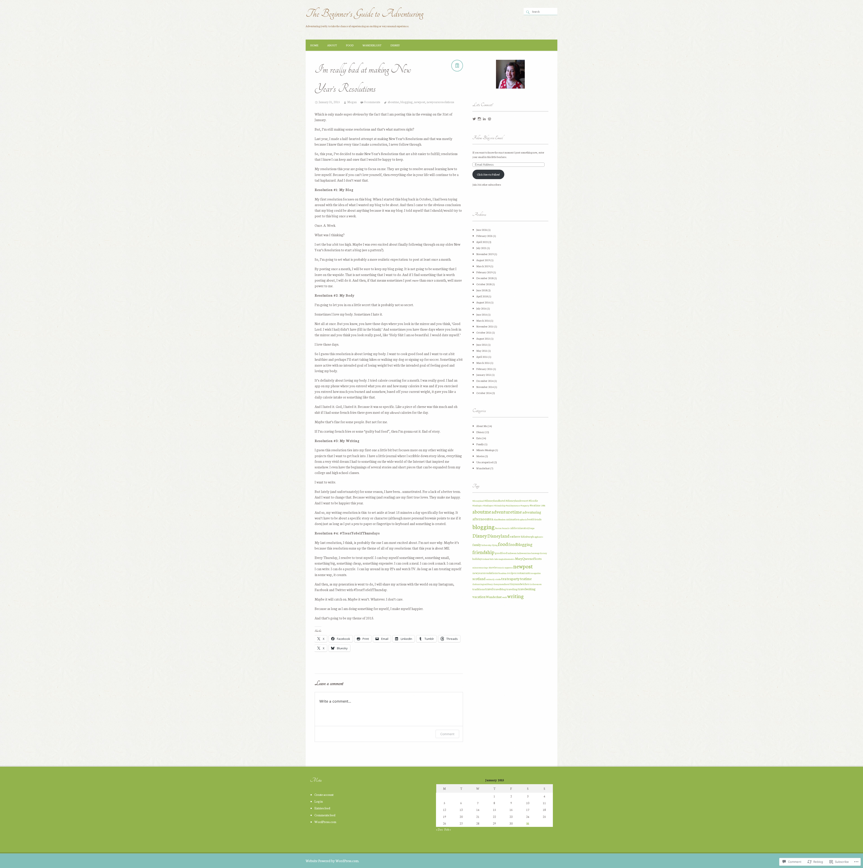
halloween (512, 553)
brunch (505, 528)
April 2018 (482, 296)
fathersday (486, 545)
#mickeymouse (513, 505)
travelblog (500, 589)
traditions (478, 589)
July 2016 (481, 308)
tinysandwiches (519, 584)
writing (515, 595)
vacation (478, 596)
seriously (490, 579)
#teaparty (524, 505)
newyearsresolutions (440, 102)
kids (492, 559)
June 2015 (481, 344)
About (332, 45)
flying (495, 545)
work (504, 597)
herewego (535, 553)
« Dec (439, 829)
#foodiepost (488, 505)
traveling (512, 589)
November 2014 (485, 387)
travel (489, 589)
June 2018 (481, 290)
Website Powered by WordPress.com (332, 860)
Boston (498, 528)
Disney (395, 45)
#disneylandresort (517, 500)
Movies (480, 456)
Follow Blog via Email (487, 137)
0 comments (372, 102)
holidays (477, 559)
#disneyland (478, 500)
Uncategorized (484, 462)
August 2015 (483, 338)
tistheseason (535, 584)
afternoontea (482, 518)
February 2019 (484, 272)
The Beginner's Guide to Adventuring (364, 13)
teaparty (513, 578)
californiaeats (518, 528)
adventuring (531, 512)
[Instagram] (479, 119)
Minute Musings (485, 450)
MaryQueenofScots (528, 558)
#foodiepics (477, 505)
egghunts (538, 536)
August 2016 (483, 302)
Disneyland (498, 536)
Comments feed (324, 815)
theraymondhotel (501, 584)
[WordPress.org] (489, 119)
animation (512, 519)
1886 (543, 505)
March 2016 (483, 320)
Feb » (447, 829)
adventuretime (507, 511)
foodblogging (520, 544)
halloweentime (524, 553)
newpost (419, 102)
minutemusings (480, 567)
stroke (498, 579)
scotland (478, 578)
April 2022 (482, 242)
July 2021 (481, 248)
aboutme (393, 102)
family (476, 544)
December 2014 (484, 381)
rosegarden (536, 573)
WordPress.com (325, 821)
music (501, 567)
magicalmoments (506, 559)
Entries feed (322, 808)
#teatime (535, 505)
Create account (324, 794)
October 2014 (483, 393)
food (503, 543)
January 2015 (483, 374)
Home (314, 45)
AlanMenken (500, 519)
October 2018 (483, 284)
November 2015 (485, 326)
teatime (526, 578)
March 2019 (483, 266)
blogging (406, 102)
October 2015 (483, 332)
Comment (447, 734)
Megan (352, 102)
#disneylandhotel (494, 500)
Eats (478, 438)
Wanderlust (372, 45)
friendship (483, 551)
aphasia (523, 519)
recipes (511, 573)
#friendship (499, 505)
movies (493, 567)
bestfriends (534, 519)
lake (496, 559)
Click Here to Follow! (488, 174)
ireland (486, 559)
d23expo (530, 528)
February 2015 (484, 369)
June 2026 (481, 229)
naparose (509, 567)
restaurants (523, 573)
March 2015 (483, 363)
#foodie (533, 500)
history (543, 553)
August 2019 (483, 260)
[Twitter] (474, 119)
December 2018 (484, 278)
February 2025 (484, 236)
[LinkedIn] (484, 119)
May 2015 (481, 350)
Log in (318, 801)
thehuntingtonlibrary (482, 584)
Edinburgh (527, 536)
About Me (481, 426)
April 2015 (482, 356)
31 (527, 823)
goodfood (501, 553)
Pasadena (502, 573)
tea (503, 578)
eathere (515, 536)
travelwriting (527, 589)
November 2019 (485, 254)
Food (350, 45)
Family (480, 444)
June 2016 (481, 314)
